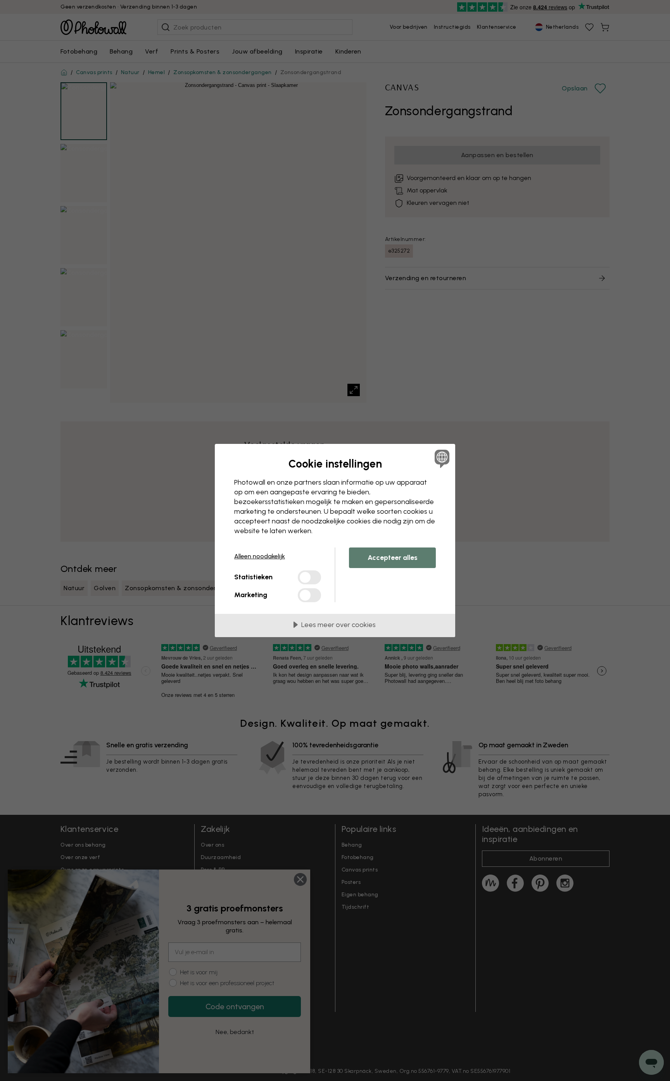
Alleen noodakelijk (259, 556)
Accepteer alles (393, 557)
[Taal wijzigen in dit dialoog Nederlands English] (440, 458)
